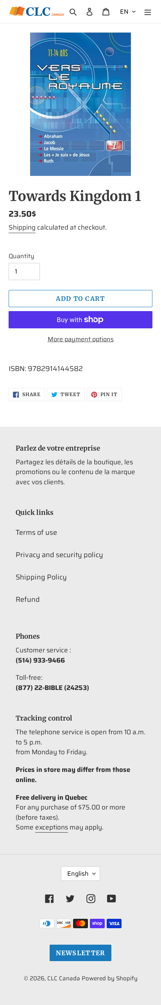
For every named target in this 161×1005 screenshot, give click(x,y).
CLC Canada (63, 978)
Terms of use (36, 532)
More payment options (81, 339)
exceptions (51, 827)
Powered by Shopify (110, 978)
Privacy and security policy (59, 554)
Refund (28, 599)
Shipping (22, 227)
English (78, 873)
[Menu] (148, 11)
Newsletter (81, 953)
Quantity (21, 256)
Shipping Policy (41, 577)
